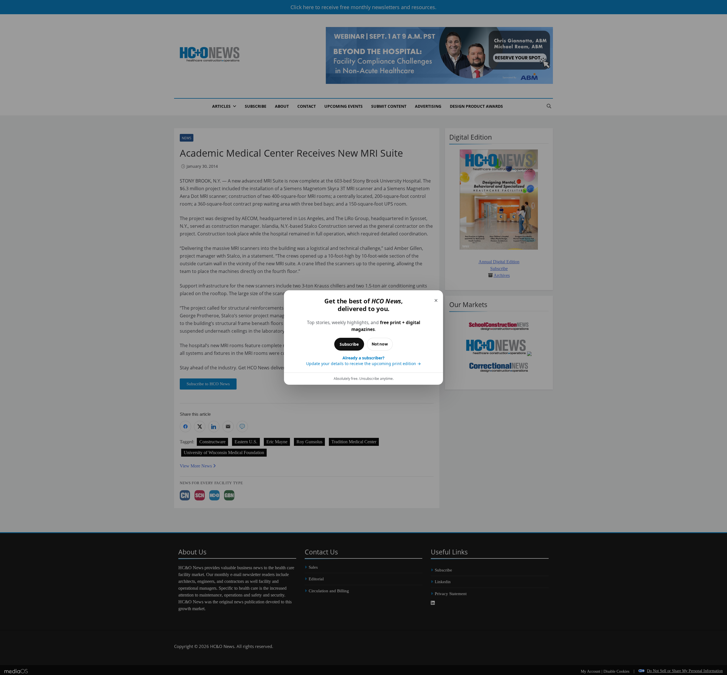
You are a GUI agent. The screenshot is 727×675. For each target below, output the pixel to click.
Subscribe (349, 344)
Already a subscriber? (363, 360)
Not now (380, 343)
